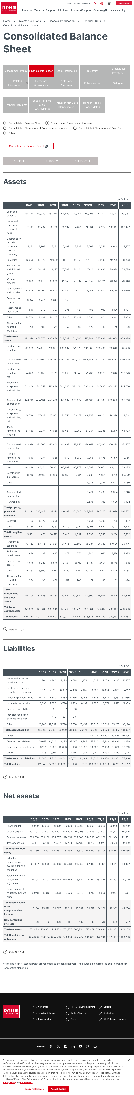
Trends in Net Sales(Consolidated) (66, 105)
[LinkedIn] (73, 1046)
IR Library (92, 70)
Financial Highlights (15, 104)
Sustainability (44, 1018)
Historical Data (92, 21)
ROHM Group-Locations (115, 1018)
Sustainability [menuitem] (118, 10)
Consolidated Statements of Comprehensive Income (39, 128)
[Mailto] (95, 1046)
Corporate (43, 1006)
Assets (17, 161)
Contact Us (86, 3)
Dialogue (117, 83)
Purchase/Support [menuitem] (80, 10)
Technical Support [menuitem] (44, 10)
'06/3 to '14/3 (16, 629)
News (69, 3)
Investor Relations (30, 21)
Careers (77, 3)
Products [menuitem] (27, 10)
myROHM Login (123, 3)
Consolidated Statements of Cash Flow (101, 128)
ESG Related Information (15, 83)
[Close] (128, 1060)
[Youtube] (80, 1046)
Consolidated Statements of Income (71, 123)
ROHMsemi (58, 1046)
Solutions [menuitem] (63, 10)
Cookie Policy (26, 1082)
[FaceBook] (66, 1046)
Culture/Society (78, 1012)
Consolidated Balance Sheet (25, 123)
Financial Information (62, 21)
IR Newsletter (92, 83)
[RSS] (51, 1046)
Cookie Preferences (34, 1088)
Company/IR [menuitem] (100, 10)
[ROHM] (9, 8)
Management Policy (15, 70)
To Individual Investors (117, 71)
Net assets (81, 161)
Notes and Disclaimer (67, 83)
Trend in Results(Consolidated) (92, 105)
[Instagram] (88, 1046)
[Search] (95, 3)
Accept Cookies (58, 1088)
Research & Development (83, 1006)
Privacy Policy (9, 1082)
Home (7, 21)
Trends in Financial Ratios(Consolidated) (41, 105)
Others (13, 133)
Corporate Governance (41, 83)
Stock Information (67, 70)
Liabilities (49, 161)
